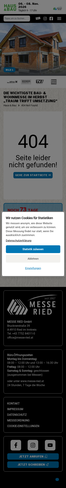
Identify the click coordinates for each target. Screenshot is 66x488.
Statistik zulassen (33, 249)
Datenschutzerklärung (18, 240)
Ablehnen (33, 258)
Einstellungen (33, 268)
